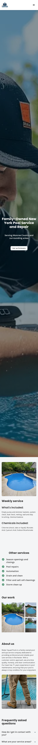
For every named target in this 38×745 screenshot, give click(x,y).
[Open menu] (33, 4)
